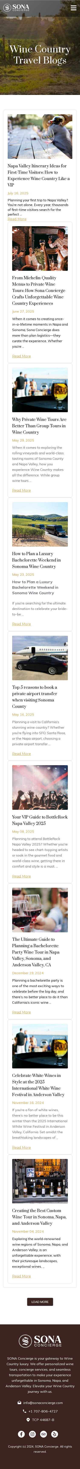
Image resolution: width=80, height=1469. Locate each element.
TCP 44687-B (43, 1420)
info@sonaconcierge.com (43, 1403)
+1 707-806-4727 (43, 1411)
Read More (17, 219)
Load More (40, 1302)
